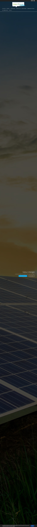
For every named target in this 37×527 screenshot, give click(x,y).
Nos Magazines (13, 8)
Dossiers (8, 8)
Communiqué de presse (30, 8)
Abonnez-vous (18, 8)
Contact (10, 10)
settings (14, 526)
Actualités (4, 8)
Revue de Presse (24, 8)
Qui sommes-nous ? (5, 10)
